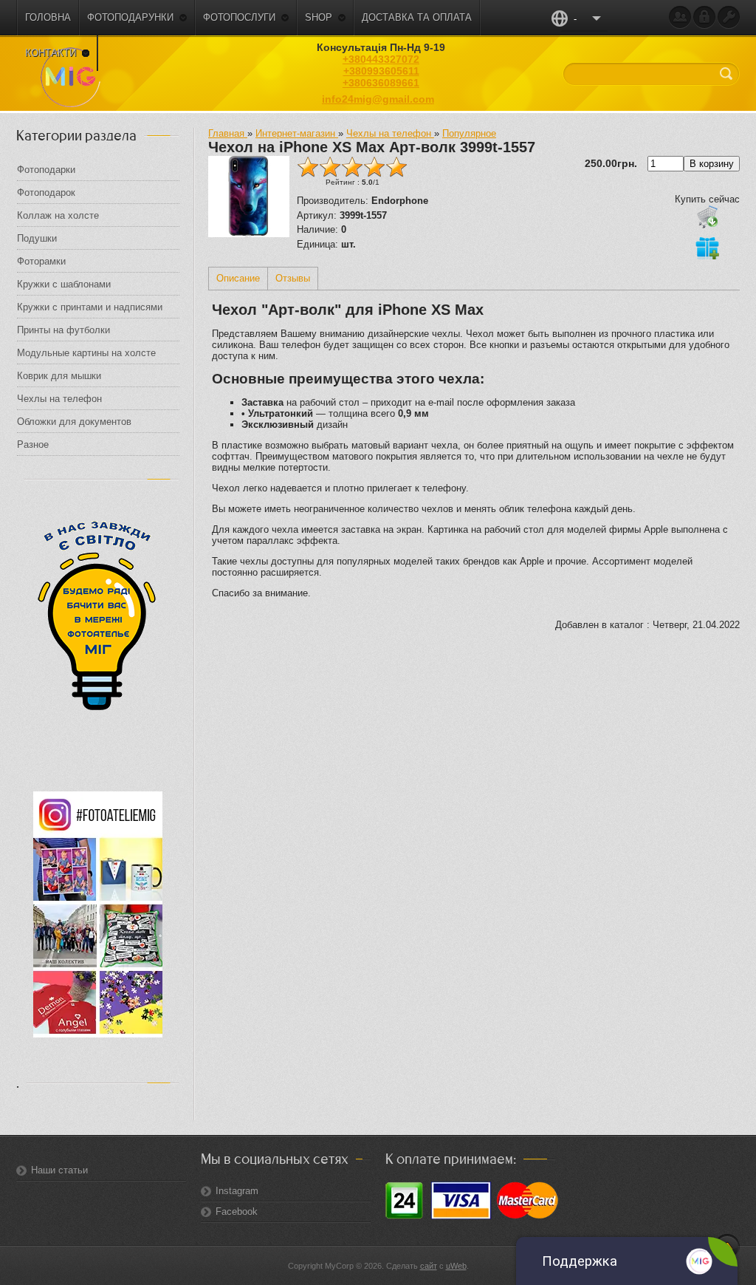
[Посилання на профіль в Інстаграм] (97, 1034)
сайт (428, 1265)
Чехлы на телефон (61, 398)
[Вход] (704, 17)
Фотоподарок (46, 192)
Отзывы (292, 278)
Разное (34, 444)
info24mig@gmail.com (378, 99)
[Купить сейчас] (707, 216)
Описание (238, 278)
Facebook (237, 1211)
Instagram (237, 1190)
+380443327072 (381, 59)
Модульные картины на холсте (86, 352)
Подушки (37, 238)
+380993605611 (381, 71)
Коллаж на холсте (59, 215)
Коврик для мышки (59, 375)
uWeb (456, 1265)
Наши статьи (59, 1170)
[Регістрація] (680, 17)
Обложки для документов (74, 421)
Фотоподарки (47, 169)
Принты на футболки (63, 329)
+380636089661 (381, 83)
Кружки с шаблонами (65, 284)
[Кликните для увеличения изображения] (248, 196)
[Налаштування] (729, 17)
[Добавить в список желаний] (707, 247)
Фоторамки (41, 261)
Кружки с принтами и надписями (91, 307)
